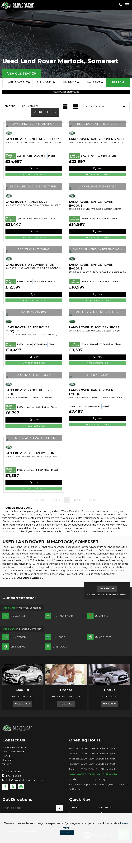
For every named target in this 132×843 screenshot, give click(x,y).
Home (75, 807)
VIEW (35, 169)
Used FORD (59, 637)
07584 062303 (13, 776)
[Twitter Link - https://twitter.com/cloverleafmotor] (13, 786)
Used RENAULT (18, 646)
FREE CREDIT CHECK (34, 174)
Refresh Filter (45, 112)
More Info (66, 703)
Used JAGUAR (17, 616)
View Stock (22, 703)
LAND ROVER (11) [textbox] (18, 82)
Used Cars (106, 807)
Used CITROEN (18, 637)
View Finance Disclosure (66, 92)
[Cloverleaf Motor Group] (17, 728)
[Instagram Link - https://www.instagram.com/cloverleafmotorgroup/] (21, 786)
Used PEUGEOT (103, 637)
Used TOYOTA (60, 646)
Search (117, 82)
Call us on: (22, 578)
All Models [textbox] (45, 82)
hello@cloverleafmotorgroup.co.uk (24, 780)
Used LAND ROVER (63, 616)
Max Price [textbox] (93, 82)
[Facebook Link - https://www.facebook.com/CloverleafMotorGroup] (5, 787)
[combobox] (17, 82)
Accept (66, 832)
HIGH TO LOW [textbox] (94, 106)
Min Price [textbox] (69, 82)
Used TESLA (101, 616)
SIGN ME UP (107, 588)
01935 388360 (13, 771)
